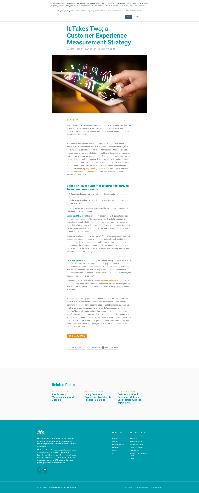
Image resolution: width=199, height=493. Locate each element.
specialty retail (45, 452)
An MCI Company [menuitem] (156, 487)
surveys (77, 172)
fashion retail (66, 450)
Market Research (111, 347)
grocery (53, 452)
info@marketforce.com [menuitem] (142, 487)
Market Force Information (80, 49)
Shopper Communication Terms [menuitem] (138, 454)
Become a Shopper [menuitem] (136, 444)
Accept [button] (128, 17)
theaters (67, 458)
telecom (52, 455)
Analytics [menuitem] (115, 441)
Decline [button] (137, 17)
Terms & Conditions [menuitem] (136, 447)
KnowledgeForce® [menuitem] (118, 444)
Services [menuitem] (115, 438)
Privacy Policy (73, 7)
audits (103, 169)
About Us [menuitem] (117, 432)
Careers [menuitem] (114, 450)
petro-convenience (62, 452)
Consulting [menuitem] (115, 447)
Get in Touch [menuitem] (137, 432)
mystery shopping (90, 169)
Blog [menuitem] (113, 453)
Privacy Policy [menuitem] (134, 450)
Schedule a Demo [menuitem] (136, 441)
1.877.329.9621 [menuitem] (128, 487)
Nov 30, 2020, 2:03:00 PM (126, 391)
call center (88, 172)
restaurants (57, 450)
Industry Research (94, 347)
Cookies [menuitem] (132, 459)
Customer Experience (76, 347)
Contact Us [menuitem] (133, 438)
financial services (43, 460)
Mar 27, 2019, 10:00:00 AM (94, 391)
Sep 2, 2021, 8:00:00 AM (60, 391)
